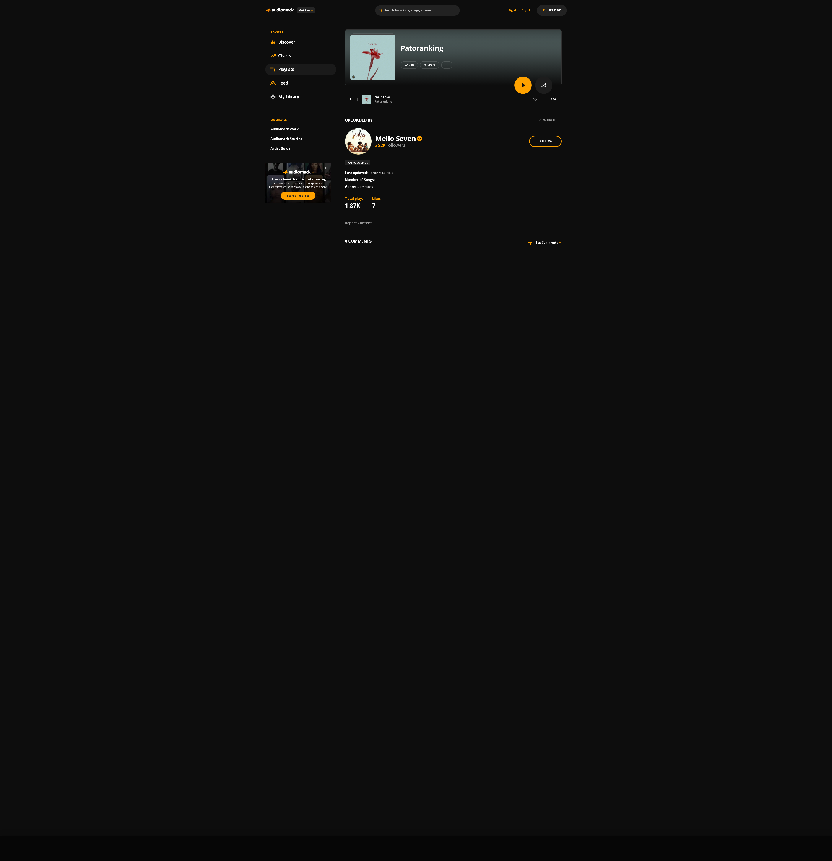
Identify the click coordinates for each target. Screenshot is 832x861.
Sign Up (514, 10)
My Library (288, 96)
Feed (283, 83)
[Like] (535, 99)
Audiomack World (284, 129)
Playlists (286, 69)
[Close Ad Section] (326, 168)
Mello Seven (395, 138)
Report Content (358, 222)
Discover (286, 42)
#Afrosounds (357, 163)
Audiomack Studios (286, 138)
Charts (284, 56)
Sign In (526, 10)
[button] (452, 99)
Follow (545, 141)
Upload (554, 10)
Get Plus (306, 10)
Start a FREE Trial (298, 195)
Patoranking (383, 101)
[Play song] (523, 85)
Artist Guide (280, 148)
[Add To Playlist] (357, 99)
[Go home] (279, 10)
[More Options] (544, 99)
